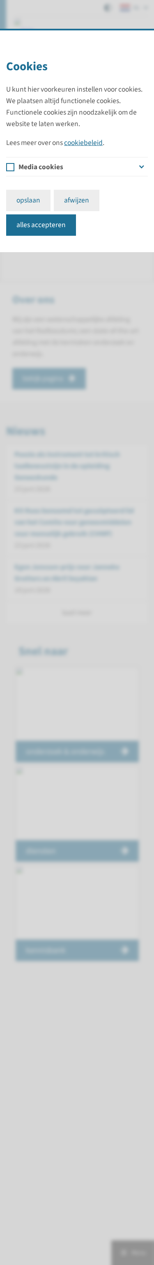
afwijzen (76, 200)
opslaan (28, 200)
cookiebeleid (83, 143)
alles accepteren (41, 225)
